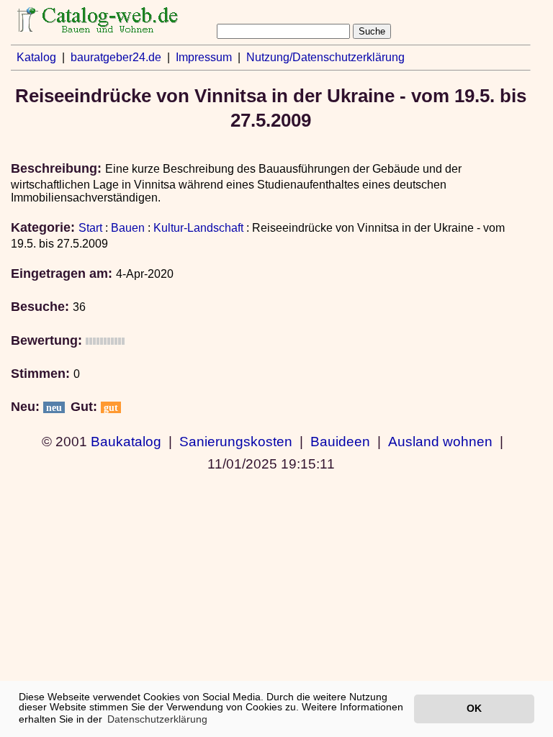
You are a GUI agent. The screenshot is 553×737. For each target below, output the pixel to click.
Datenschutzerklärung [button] (157, 719)
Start (90, 228)
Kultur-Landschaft (198, 228)
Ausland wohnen (440, 441)
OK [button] (474, 708)
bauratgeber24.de (116, 57)
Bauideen (340, 441)
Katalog (36, 57)
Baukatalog (126, 441)
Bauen (128, 228)
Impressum (204, 57)
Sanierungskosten (235, 441)
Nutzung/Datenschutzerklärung (325, 57)
